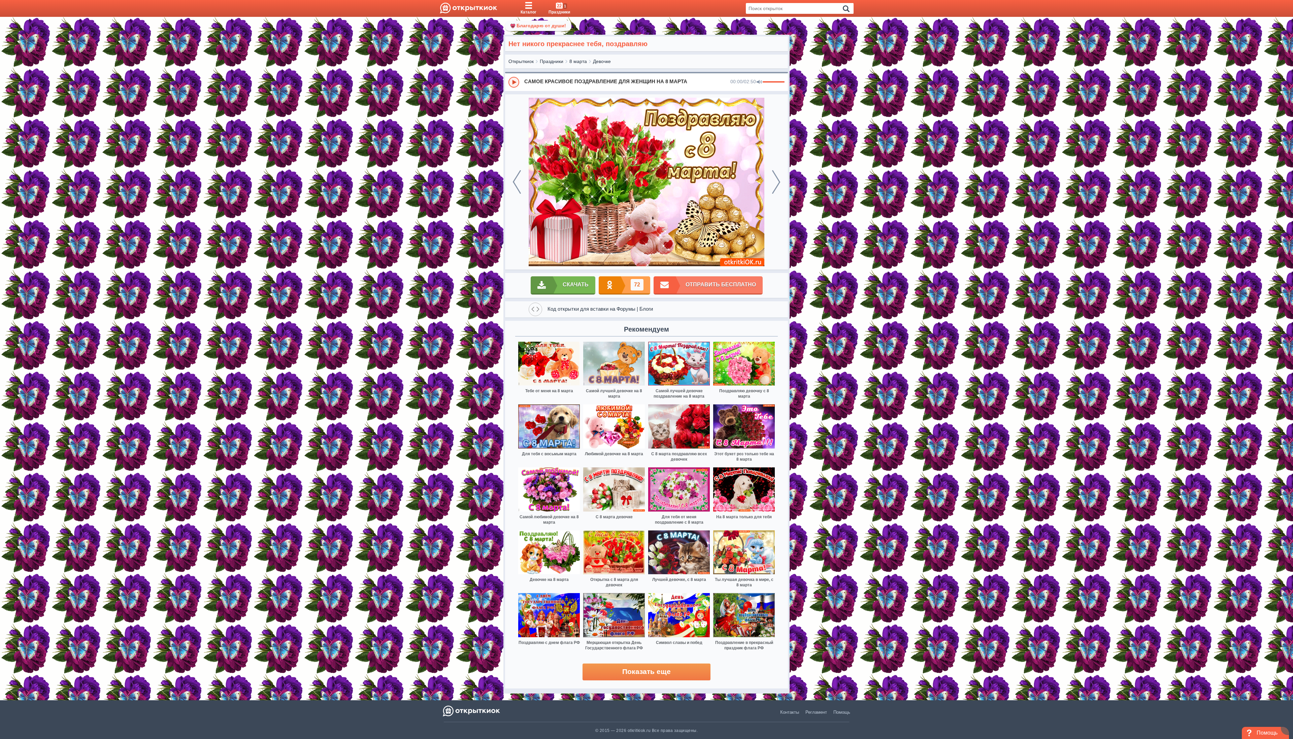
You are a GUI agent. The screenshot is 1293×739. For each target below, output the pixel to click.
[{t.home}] (472, 711)
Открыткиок (521, 61)
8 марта (578, 61)
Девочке (602, 61)
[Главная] (468, 8)
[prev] (517, 182)
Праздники (551, 61)
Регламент (816, 712)
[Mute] (759, 82)
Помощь (841, 712)
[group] (646, 82)
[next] (776, 182)
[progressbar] (774, 82)
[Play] (513, 82)
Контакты (789, 712)
